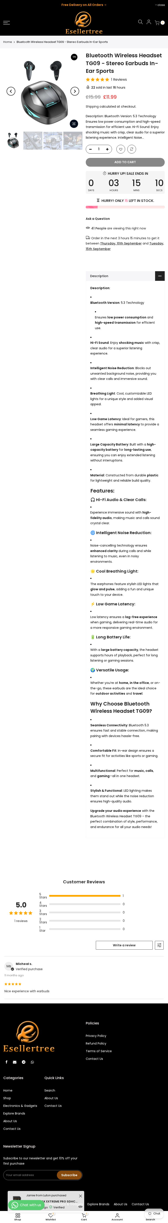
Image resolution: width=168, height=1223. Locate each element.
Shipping (92, 106)
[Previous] (11, 91)
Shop (7, 1098)
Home (7, 42)
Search (49, 1090)
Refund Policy (96, 1043)
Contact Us (94, 1059)
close (9, 5)
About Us (10, 1121)
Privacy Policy (96, 1036)
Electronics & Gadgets (20, 1106)
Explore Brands (14, 1113)
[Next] (74, 91)
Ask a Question (98, 219)
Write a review (124, 945)
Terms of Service (99, 1051)
